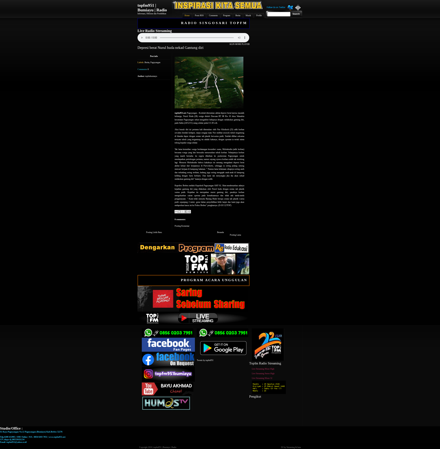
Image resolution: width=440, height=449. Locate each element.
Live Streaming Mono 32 (262, 378)
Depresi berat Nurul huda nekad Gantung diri (171, 48)
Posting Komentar (182, 226)
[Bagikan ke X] (182, 211)
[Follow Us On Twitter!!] (280, 10)
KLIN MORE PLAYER (240, 44)
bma (299, 447)
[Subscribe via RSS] (298, 9)
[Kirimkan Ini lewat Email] (176, 211)
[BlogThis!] (179, 211)
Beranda (220, 232)
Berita (147, 62)
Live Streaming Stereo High (263, 373)
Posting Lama (235, 235)
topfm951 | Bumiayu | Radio (152, 7)
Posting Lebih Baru (154, 232)
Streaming (291, 447)
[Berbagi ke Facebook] (186, 211)
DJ (282, 447)
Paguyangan (155, 62)
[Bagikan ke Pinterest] (189, 211)
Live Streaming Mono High (263, 369)
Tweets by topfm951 (205, 360)
